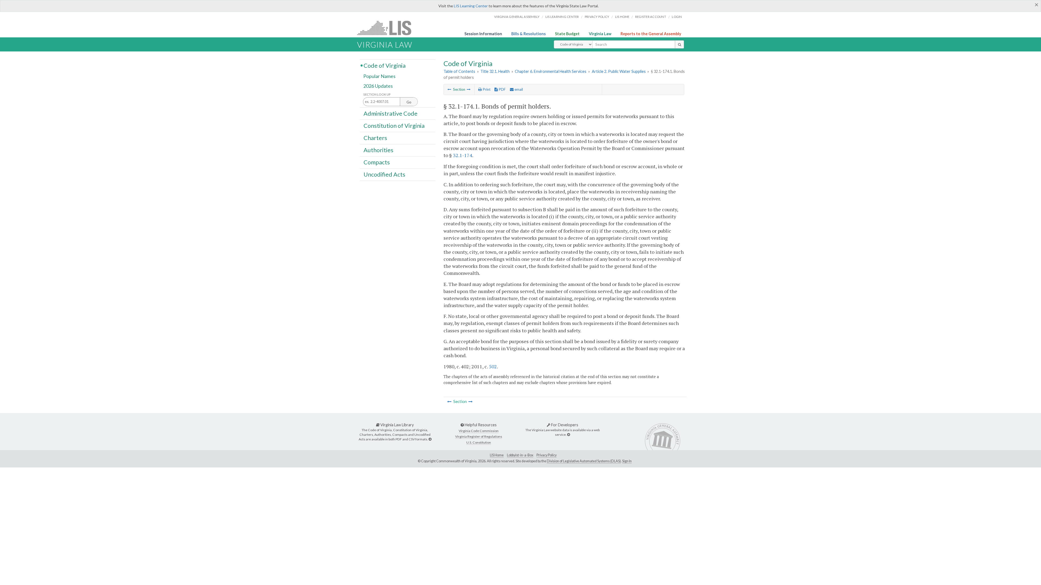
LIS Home (497, 455)
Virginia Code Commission (479, 431)
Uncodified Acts (384, 174)
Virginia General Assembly (516, 16)
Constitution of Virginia (394, 125)
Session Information (483, 33)
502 (493, 366)
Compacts (377, 162)
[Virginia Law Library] (430, 439)
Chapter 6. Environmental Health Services (550, 71)
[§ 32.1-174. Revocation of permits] (449, 89)
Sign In (627, 461)
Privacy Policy (597, 16)
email (518, 89)
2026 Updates (378, 86)
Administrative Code (390, 113)
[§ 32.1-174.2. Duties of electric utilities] (469, 89)
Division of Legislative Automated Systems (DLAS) (584, 461)
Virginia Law (600, 33)
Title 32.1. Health (495, 71)
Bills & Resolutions (528, 33)
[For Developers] (568, 435)
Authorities (378, 150)
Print (486, 89)
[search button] (679, 44)
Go (408, 102)
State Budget (567, 33)
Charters (375, 137)
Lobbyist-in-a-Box (520, 455)
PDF (502, 89)
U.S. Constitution (478, 442)
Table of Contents (459, 71)
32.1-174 (462, 155)
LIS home (622, 16)
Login (677, 16)
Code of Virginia (385, 65)
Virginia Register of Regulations (478, 436)
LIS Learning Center (471, 6)
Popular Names (379, 76)
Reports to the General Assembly (651, 33)
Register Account (650, 16)
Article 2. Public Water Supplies (619, 71)
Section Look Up (377, 94)
